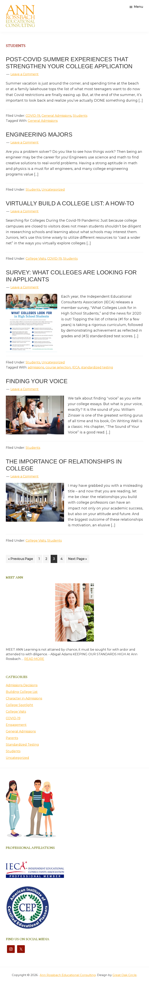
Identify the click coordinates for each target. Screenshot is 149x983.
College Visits (36, 258)
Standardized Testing (22, 744)
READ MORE (34, 659)
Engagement (16, 725)
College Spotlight (19, 705)
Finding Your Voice (37, 381)
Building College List (22, 692)
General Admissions (56, 116)
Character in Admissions (24, 698)
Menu (138, 7)
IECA (76, 367)
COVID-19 (33, 116)
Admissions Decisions (21, 685)
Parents (12, 738)
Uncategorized (53, 189)
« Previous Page (20, 560)
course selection (58, 367)
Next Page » (77, 560)
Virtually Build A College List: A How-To (70, 203)
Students (80, 116)
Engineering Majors (39, 134)
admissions (36, 367)
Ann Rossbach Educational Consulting (68, 975)
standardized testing (97, 367)
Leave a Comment (24, 74)
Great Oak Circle (125, 975)
